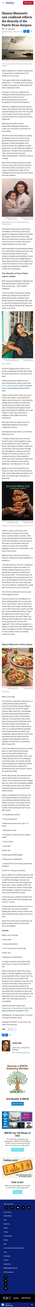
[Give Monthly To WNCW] (17, 1079)
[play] (3, 1305)
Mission (6, 1240)
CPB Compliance (9, 1272)
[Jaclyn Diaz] (6, 1045)
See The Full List (17, 1150)
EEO (5, 1244)
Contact (6, 1260)
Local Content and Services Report (14, 1248)
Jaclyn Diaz (11, 29)
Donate (29, 3)
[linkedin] (5, 1288)
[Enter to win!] (17, 1167)
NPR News (11, 1029)
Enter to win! (17, 1182)
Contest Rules (8, 1236)
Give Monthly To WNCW (17, 1099)
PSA (5, 1220)
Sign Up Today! (17, 1104)
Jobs (5, 1252)
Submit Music (8, 1216)
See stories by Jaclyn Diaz (21, 1053)
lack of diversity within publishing (14, 386)
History (6, 1228)
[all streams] (32, 1304)
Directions (7, 1224)
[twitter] (5, 1284)
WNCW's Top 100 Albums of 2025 (17, 1134)
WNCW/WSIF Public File (10, 1268)
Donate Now (7, 1264)
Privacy (6, 1232)
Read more (17, 1192)
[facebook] (5, 1277)
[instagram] (5, 1281)
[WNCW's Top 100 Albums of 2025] (17, 1120)
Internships (7, 1256)
